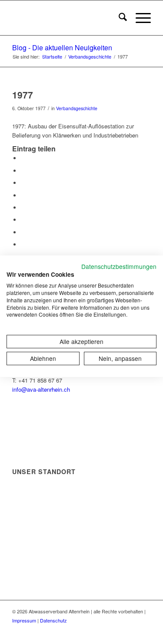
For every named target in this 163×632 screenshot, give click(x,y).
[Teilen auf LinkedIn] (23, 195)
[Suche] (118, 17)
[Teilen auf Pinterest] (23, 183)
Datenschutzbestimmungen (118, 266)
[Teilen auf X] (23, 171)
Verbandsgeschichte (76, 108)
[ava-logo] (67, 17)
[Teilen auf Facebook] (23, 158)
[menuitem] (118, 17)
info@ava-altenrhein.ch (41, 389)
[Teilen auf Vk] (23, 220)
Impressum (24, 620)
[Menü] (139, 17)
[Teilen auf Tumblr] (23, 207)
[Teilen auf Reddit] (23, 232)
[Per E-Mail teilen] (23, 244)
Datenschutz (53, 620)
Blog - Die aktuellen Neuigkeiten (62, 47)
